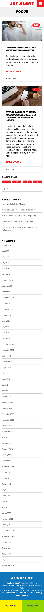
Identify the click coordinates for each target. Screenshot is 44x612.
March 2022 (6, 513)
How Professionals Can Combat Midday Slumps (19, 216)
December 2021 (8, 531)
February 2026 (7, 280)
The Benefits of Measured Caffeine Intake (17, 221)
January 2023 (7, 455)
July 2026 (5, 251)
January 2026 (7, 286)
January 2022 (7, 525)
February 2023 (7, 449)
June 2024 (6, 379)
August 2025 (6, 315)
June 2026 (6, 257)
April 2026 (5, 269)
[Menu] (40, 3)
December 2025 (8, 292)
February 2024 (7, 402)
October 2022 (7, 472)
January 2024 (7, 408)
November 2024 (8, 350)
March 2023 (6, 443)
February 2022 (7, 519)
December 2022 (8, 461)
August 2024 (6, 367)
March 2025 (6, 338)
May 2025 (5, 327)
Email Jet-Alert (13, 583)
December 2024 (8, 344)
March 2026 (6, 274)
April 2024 (5, 391)
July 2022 (5, 490)
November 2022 (8, 466)
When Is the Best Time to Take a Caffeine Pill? (18, 210)
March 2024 (6, 397)
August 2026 (6, 245)
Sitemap (25, 595)
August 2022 (6, 484)
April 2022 (5, 507)
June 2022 (6, 496)
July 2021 (5, 560)
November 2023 (8, 420)
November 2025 (8, 298)
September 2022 (8, 478)
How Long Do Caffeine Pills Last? (14, 204)
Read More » (13, 71)
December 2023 (8, 414)
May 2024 (5, 385)
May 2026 (5, 263)
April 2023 (5, 437)
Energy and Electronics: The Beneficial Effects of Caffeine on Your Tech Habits (21, 116)
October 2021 (7, 542)
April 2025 (5, 333)
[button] (6, 182)
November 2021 (8, 536)
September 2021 (8, 548)
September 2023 (8, 432)
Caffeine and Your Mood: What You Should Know (21, 49)
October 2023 (7, 426)
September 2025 (8, 309)
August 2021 (6, 554)
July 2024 (5, 373)
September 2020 (8, 566)
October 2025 (7, 303)
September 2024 (8, 362)
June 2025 (6, 321)
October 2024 (7, 356)
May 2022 (5, 501)
